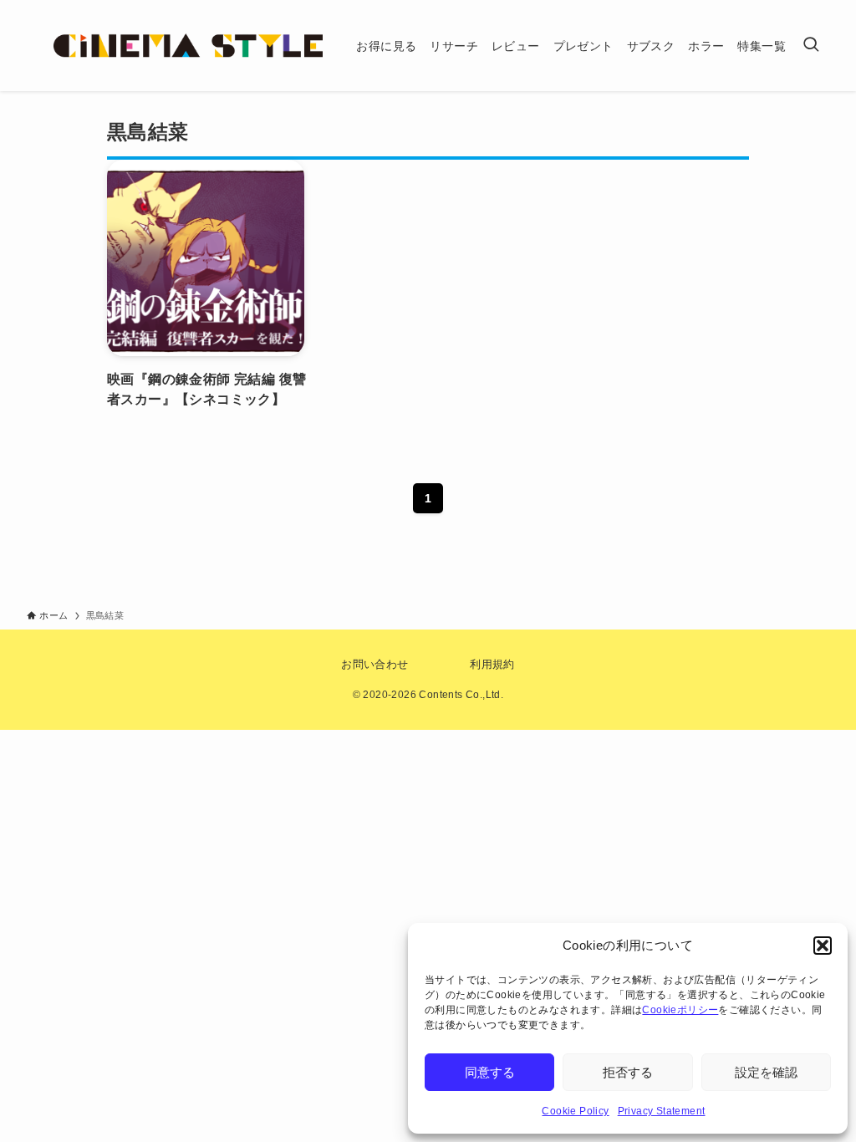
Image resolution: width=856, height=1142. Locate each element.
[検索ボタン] (810, 45)
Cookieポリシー (680, 1010)
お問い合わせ (374, 664)
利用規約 (492, 664)
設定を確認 (766, 1072)
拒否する (628, 1072)
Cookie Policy (575, 1111)
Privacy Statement (662, 1111)
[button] (822, 945)
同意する (490, 1072)
